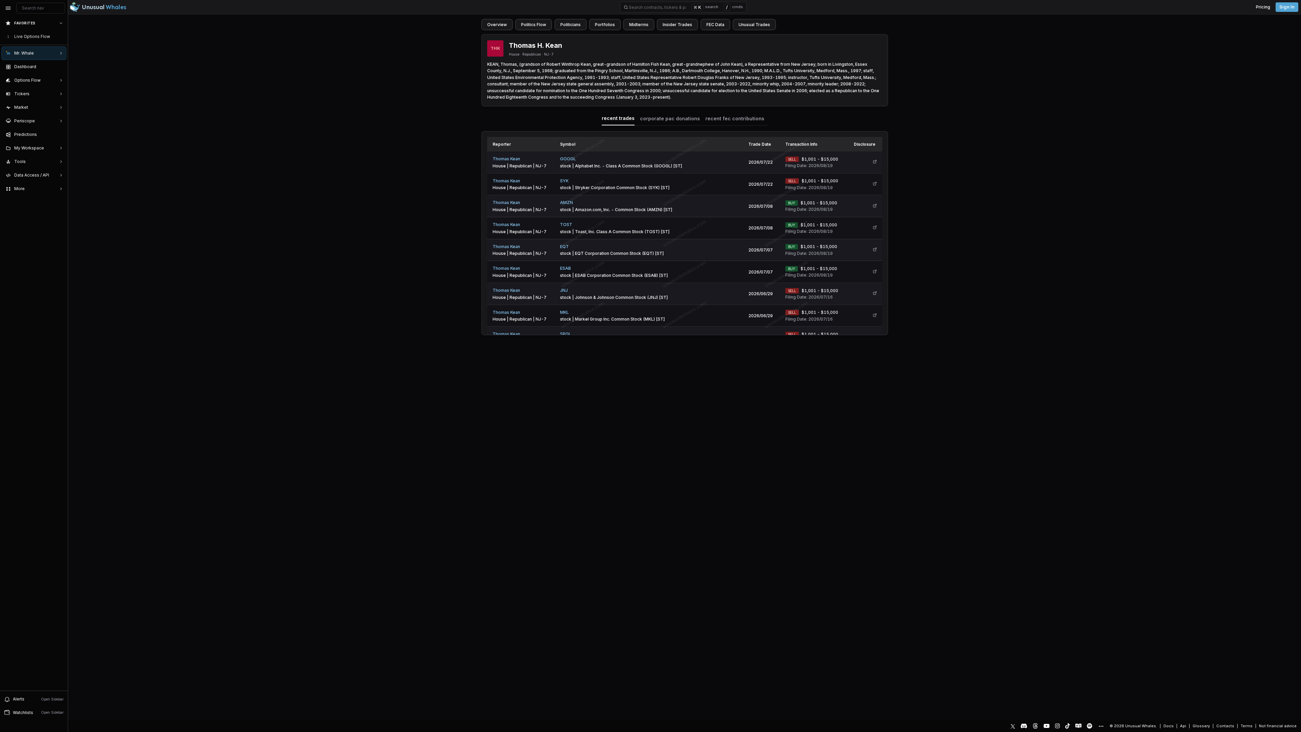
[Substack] (1078, 726)
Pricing (1263, 6)
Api (1183, 726)
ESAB (565, 268)
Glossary (1201, 726)
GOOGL (568, 158)
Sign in (1287, 6)
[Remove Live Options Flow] (62, 37)
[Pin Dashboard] (60, 67)
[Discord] (1023, 726)
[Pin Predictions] (60, 134)
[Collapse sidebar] (8, 8)
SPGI (565, 334)
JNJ (564, 290)
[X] (1013, 726)
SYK (564, 180)
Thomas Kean (506, 158)
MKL (564, 312)
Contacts (1225, 726)
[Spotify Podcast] (1089, 726)
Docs (1168, 726)
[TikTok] (1067, 726)
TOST (566, 224)
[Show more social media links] (1100, 726)
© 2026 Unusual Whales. (1133, 726)
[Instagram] (1057, 726)
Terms (1247, 726)
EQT (564, 246)
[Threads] (1035, 726)
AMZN (566, 202)
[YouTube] (1047, 726)
